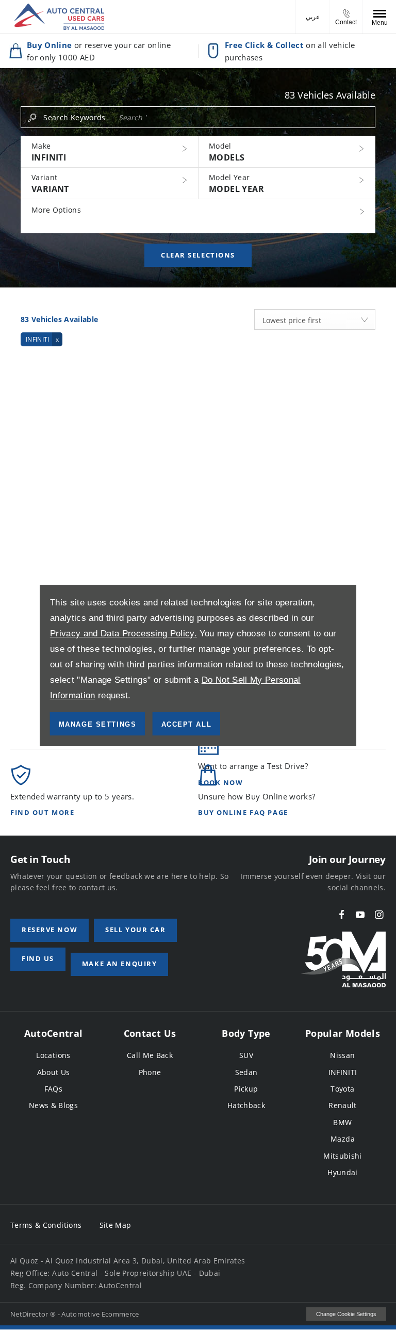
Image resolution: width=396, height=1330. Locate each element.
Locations (53, 1055)
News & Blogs (53, 1105)
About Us (53, 1072)
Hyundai (342, 1172)
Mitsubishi (342, 1156)
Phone (150, 1072)
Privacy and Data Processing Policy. (123, 633)
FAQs (53, 1089)
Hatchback (246, 1105)
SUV (246, 1055)
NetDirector (30, 1314)
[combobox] (314, 319)
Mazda (343, 1139)
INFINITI (342, 1072)
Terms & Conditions (45, 1225)
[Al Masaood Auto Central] (59, 17)
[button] (109, 152)
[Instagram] (379, 914)
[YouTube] (360, 914)
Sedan (246, 1072)
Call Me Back (150, 1055)
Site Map (115, 1225)
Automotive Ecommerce (100, 1314)
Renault (342, 1105)
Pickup (246, 1089)
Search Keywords (74, 117)
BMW (342, 1122)
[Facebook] (341, 914)
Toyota (342, 1089)
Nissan (342, 1055)
